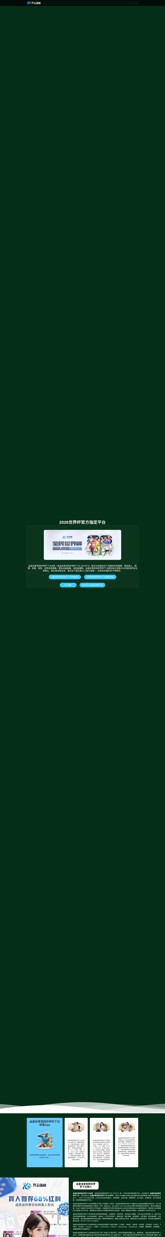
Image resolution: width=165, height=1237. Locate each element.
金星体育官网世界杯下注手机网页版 (65, 577)
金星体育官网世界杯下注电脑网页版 (100, 577)
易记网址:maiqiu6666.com (92, 585)
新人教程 (68, 585)
